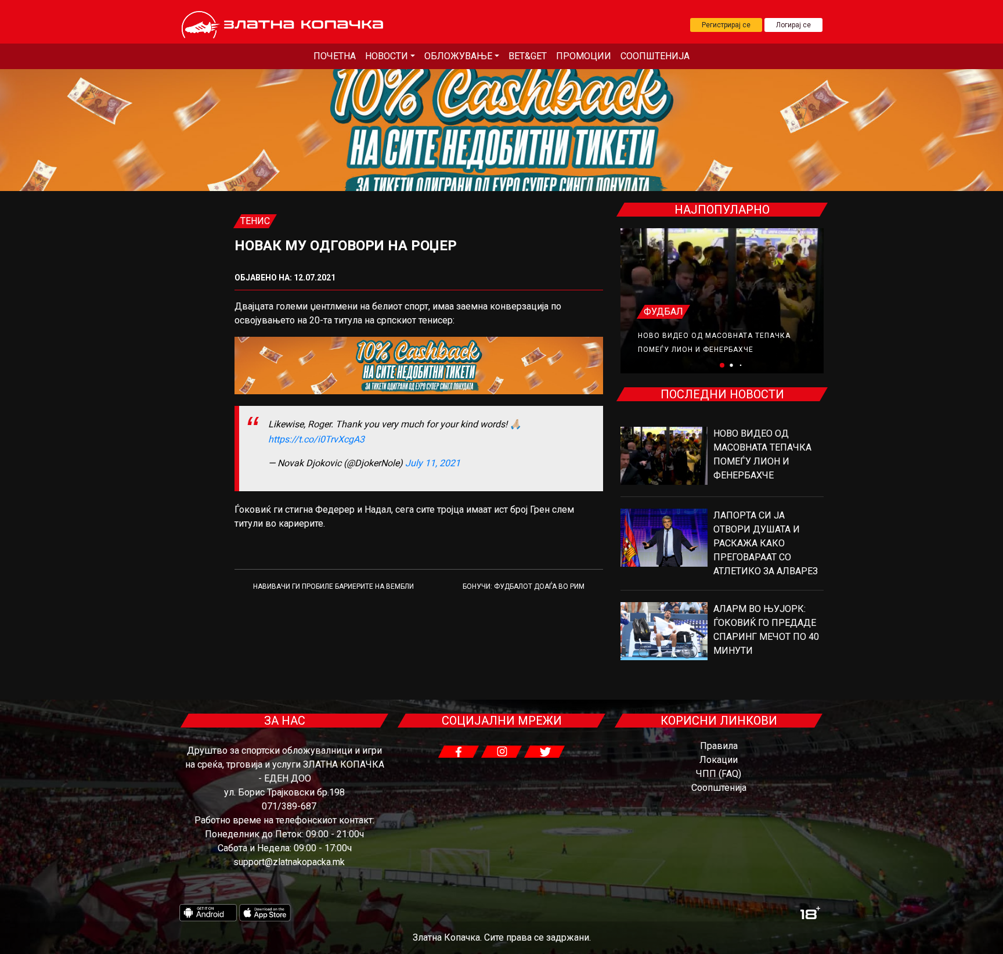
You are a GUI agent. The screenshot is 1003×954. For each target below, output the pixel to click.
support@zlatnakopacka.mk (289, 861)
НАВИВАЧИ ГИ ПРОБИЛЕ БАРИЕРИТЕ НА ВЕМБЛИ (333, 586)
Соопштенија (655, 56)
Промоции (583, 56)
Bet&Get (527, 56)
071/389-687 (289, 806)
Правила (719, 745)
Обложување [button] (458, 56)
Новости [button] (386, 56)
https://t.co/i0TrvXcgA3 (316, 439)
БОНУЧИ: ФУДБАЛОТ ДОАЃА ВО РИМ (524, 586)
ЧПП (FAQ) (718, 773)
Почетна (334, 56)
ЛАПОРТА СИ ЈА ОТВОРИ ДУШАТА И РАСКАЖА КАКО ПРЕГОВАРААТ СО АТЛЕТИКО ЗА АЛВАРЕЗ (765, 543)
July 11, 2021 (432, 463)
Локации (718, 759)
